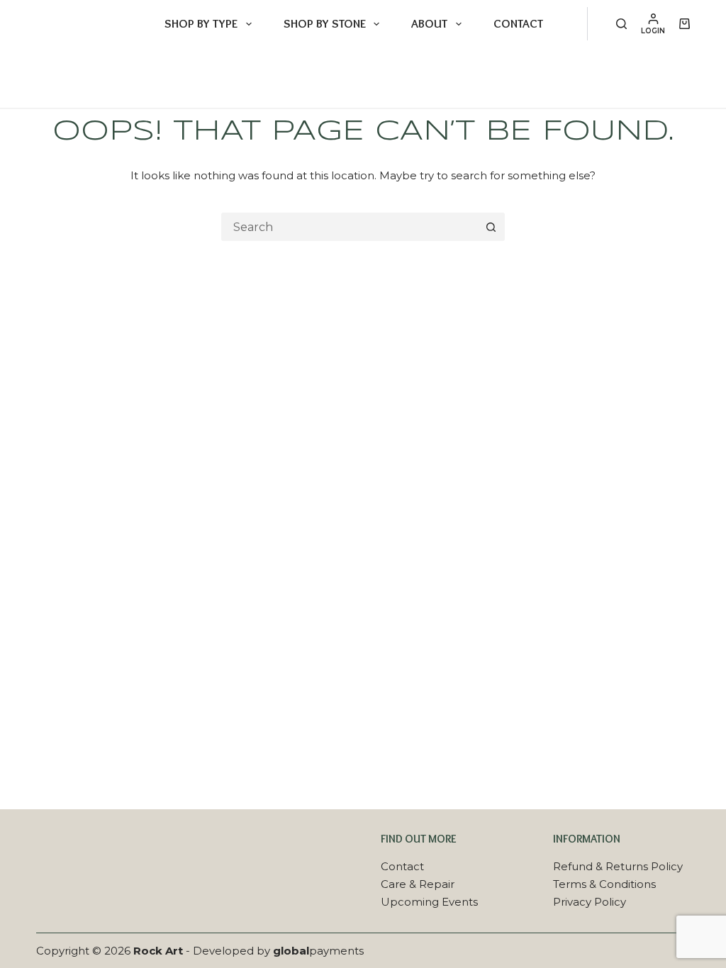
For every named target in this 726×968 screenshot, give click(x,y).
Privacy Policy (589, 901)
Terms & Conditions (604, 884)
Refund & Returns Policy (618, 866)
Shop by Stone (325, 23)
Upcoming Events (429, 901)
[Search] (621, 23)
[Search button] (490, 227)
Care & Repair (417, 884)
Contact (518, 23)
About (429, 23)
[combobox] (350, 227)
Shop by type (201, 23)
